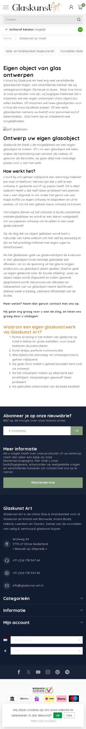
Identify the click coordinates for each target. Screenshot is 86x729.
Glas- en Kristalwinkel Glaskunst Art (30, 51)
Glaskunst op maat (32, 38)
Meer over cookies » (43, 721)
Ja (58, 715)
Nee (69, 715)
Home (7, 38)
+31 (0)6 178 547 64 (26, 560)
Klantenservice (43, 482)
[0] (80, 7)
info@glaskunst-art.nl (28, 585)
